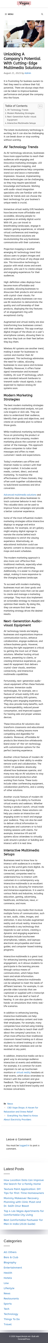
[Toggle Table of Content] (39, 106)
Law (6, 1283)
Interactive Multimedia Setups (21, 123)
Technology (11, 1314)
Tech (6, 1308)
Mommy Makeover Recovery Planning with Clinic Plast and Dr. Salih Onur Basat (22, 1202)
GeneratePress (24, 1339)
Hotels (8, 1278)
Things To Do (12, 1319)
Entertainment (13, 1267)
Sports (8, 1303)
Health (8, 1272)
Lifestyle (9, 1288)
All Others (10, 1252)
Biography (10, 1262)
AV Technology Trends (17, 110)
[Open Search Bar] (42, 14)
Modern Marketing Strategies (21, 113)
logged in (24, 1145)
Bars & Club (11, 1257)
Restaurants (11, 1298)
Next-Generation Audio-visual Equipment (21, 118)
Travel (8, 1324)
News (10, 1103)
